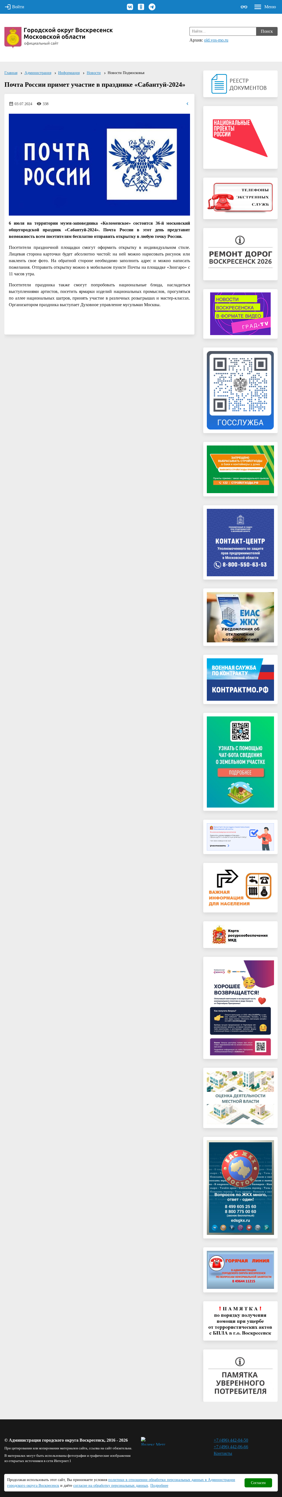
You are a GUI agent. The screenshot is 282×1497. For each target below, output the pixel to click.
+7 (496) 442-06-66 (231, 1446)
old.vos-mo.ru (216, 40)
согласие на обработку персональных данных (110, 1486)
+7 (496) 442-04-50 (231, 1440)
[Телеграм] (152, 6)
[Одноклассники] (141, 6)
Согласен (258, 1483)
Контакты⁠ (223, 1453)
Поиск (267, 31)
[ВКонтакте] (130, 6)
